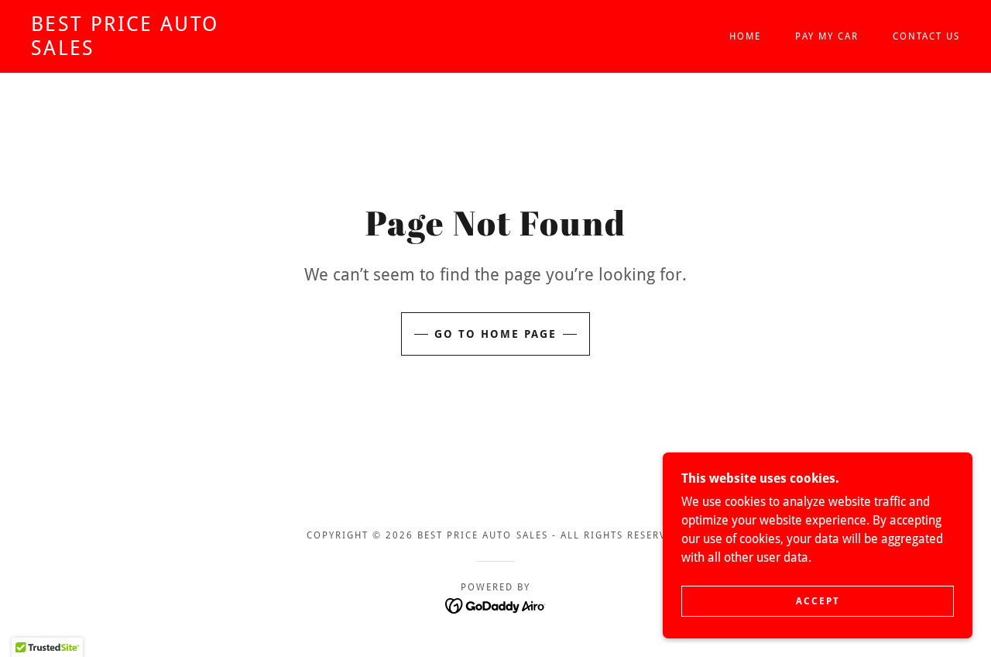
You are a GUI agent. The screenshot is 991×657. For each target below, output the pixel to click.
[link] (158, 50)
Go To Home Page (495, 334)
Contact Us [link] (926, 36)
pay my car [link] (827, 36)
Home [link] (745, 36)
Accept (818, 601)
